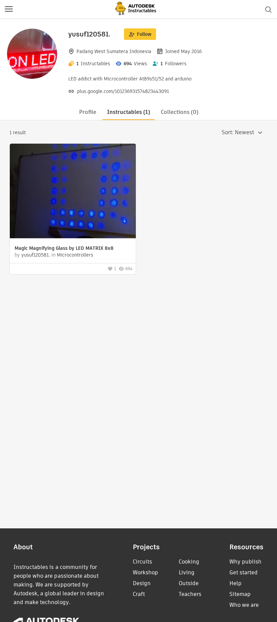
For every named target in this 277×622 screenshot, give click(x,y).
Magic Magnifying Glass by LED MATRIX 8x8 (64, 248)
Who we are (244, 605)
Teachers (190, 594)
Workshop (145, 572)
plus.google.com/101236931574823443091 (123, 91)
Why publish (245, 562)
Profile (87, 112)
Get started (243, 572)
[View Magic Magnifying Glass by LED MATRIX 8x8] (73, 192)
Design (142, 583)
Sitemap (240, 594)
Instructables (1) (128, 112)
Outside (189, 583)
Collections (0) (179, 112)
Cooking (189, 562)
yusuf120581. (35, 255)
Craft (139, 594)
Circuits (142, 562)
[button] (9, 9)
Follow (144, 34)
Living (187, 572)
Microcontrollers (75, 255)
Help (235, 583)
